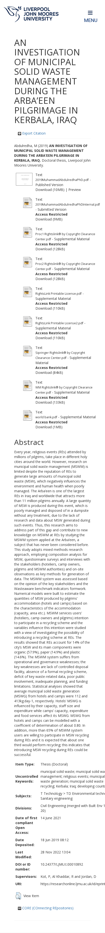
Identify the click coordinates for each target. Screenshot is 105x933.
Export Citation (33, 133)
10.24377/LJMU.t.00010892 (62, 864)
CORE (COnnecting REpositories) (47, 908)
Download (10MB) (49, 189)
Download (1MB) (49, 427)
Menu (90, 20)
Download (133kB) (50, 402)
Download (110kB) (50, 308)
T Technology (51, 793)
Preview (74, 189)
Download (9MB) (49, 219)
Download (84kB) (49, 372)
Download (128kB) (50, 249)
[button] (18, 896)
